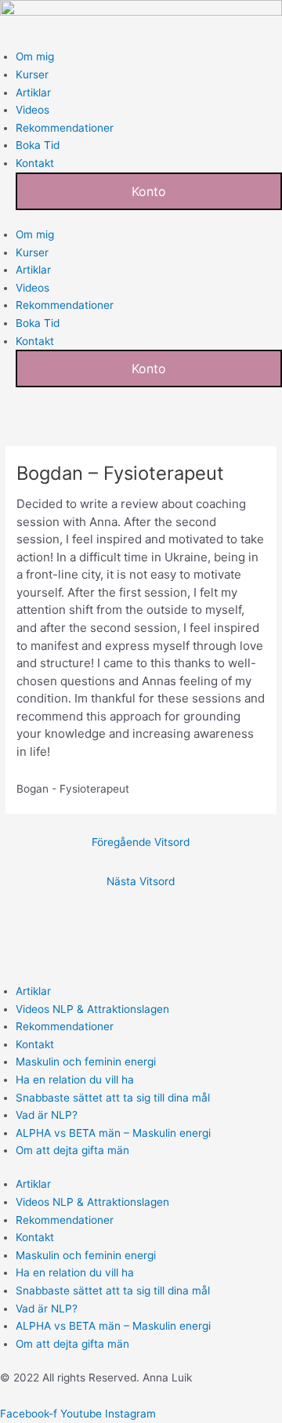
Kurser (32, 74)
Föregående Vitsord (141, 842)
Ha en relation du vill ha (75, 1079)
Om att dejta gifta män (72, 1150)
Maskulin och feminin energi (86, 1061)
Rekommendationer (65, 128)
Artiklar (33, 92)
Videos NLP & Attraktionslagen (92, 1009)
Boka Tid (38, 145)
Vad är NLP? (47, 1115)
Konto (149, 191)
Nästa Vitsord (141, 881)
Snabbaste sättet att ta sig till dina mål (113, 1097)
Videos (32, 109)
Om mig (35, 56)
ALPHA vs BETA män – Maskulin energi (113, 1133)
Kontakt (35, 163)
